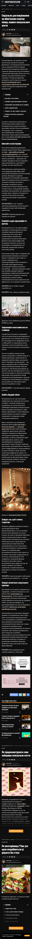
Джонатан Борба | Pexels (17, 515)
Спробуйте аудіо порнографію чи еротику (16, 101)
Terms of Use (10, 936)
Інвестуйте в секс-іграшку (11, 98)
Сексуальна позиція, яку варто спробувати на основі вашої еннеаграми (10, 707)
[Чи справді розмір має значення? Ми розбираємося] (26, 734)
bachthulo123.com (12, 1)
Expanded (20, 806)
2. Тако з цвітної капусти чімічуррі (14, 912)
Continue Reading (16, 831)
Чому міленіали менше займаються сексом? (8, 726)
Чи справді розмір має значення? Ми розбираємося (11, 734)
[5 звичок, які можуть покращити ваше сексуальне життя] (26, 717)
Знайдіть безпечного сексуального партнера (13, 115)
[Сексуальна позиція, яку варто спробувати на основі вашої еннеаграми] (26, 707)
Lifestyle (5, 842)
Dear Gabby (21, 804)
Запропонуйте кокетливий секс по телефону (17, 105)
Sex (4, 11)
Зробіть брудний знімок (11, 108)
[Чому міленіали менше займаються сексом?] (26, 726)
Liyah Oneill (8, 33)
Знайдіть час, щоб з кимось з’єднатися (15, 111)
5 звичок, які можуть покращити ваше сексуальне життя (10, 717)
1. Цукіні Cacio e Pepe (10, 908)
